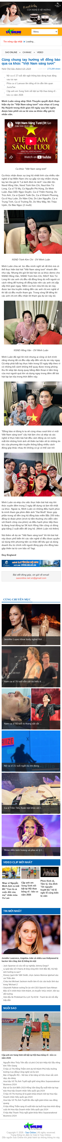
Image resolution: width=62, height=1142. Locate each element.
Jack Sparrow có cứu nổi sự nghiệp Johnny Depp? (26, 966)
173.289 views (53, 69)
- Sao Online (30, 1132)
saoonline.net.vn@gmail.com (31, 578)
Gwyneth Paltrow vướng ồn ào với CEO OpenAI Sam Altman (30, 988)
